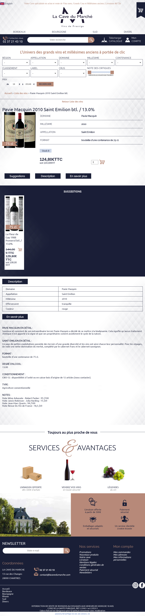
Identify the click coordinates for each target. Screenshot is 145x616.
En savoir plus (78, 176)
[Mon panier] (141, 10)
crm (89, 614)
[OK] (91, 40)
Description (48, 176)
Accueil (8, 93)
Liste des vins (21, 93)
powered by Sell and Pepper (63, 614)
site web (74, 614)
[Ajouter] (102, 161)
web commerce (82, 614)
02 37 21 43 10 (47, 570)
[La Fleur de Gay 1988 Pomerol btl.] (14, 230)
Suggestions (17, 176)
